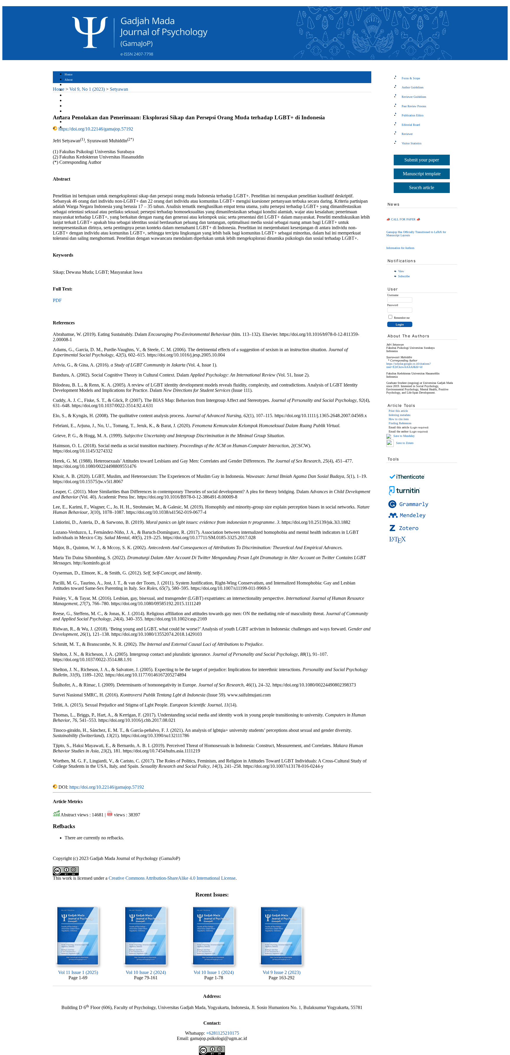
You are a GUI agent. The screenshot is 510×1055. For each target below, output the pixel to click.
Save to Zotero (404, 443)
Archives (70, 106)
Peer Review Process (414, 106)
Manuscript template (422, 173)
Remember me (402, 317)
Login (69, 85)
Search (69, 95)
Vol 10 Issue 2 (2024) (146, 972)
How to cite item (399, 419)
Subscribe (404, 276)
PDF (57, 300)
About (69, 79)
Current (70, 101)
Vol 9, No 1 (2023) (87, 89)
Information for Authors (400, 248)
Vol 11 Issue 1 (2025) (78, 972)
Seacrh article (421, 187)
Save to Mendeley (404, 436)
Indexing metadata (399, 415)
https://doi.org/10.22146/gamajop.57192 (95, 128)
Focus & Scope (411, 78)
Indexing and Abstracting (81, 122)
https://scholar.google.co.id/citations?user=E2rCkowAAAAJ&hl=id (408, 365)
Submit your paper (421, 159)
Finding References (400, 423)
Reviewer (407, 134)
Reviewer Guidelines (414, 96)
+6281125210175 (222, 1033)
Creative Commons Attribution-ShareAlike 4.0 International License (172, 878)
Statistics (71, 111)
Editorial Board (411, 124)
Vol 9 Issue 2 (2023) (281, 972)
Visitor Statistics (411, 143)
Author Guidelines (413, 87)
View (401, 271)
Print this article (398, 410)
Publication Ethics (413, 115)
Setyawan (119, 89)
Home (68, 74)
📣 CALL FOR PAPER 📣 (403, 219)
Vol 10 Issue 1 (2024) (214, 972)
